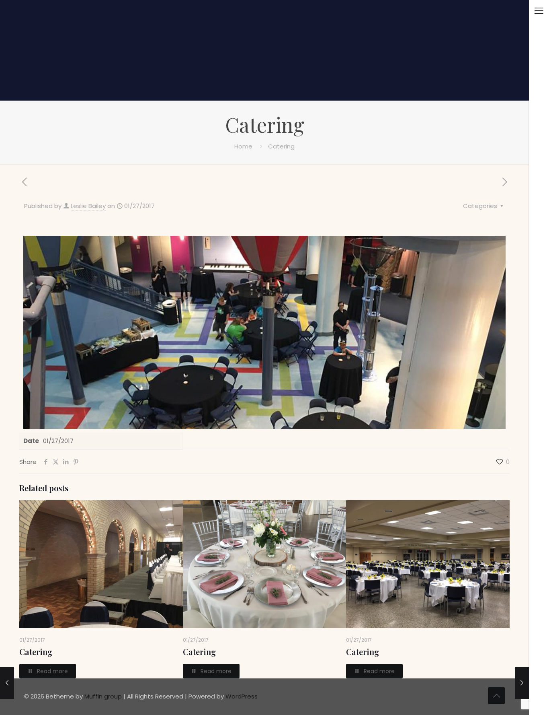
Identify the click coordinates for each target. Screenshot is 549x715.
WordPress (241, 696)
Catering (35, 651)
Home (243, 146)
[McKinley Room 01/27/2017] (7, 683)
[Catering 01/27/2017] (522, 683)
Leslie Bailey (88, 206)
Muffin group (103, 696)
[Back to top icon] (496, 695)
